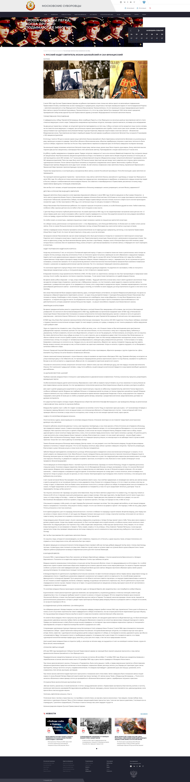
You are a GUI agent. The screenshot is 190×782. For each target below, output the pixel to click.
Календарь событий (154, 30)
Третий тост (88, 765)
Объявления (54, 14)
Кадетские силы (66, 771)
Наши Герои (46, 767)
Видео (108, 767)
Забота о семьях (89, 763)
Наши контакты (47, 771)
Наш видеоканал (134, 761)
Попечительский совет (106, 14)
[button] (95, 43)
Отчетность (109, 771)
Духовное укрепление (68, 767)
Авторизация (130, 8)
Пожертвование (89, 761)
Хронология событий (68, 763)
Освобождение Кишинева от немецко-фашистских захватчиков (94, 737)
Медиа (144, 14)
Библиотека (127, 14)
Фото (108, 765)
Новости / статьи (66, 14)
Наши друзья (110, 761)
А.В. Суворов (93, 14)
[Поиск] (150, 8)
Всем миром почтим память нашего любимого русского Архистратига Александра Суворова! (59, 738)
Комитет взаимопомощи (68, 769)
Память (136, 14)
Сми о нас (45, 769)
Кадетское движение (80, 14)
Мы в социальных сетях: (135, 763)
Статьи (87, 769)
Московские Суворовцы (61, 5)
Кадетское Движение (68, 761)
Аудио (108, 769)
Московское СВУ (47, 765)
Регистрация (142, 8)
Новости (87, 767)
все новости (144, 713)
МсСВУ (118, 14)
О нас (45, 14)
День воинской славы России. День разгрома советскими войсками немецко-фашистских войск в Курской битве (131, 738)
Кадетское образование (68, 765)
